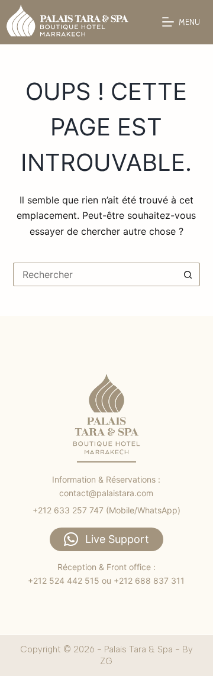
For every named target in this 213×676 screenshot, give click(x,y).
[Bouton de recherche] (188, 274)
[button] (106, 539)
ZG (106, 661)
